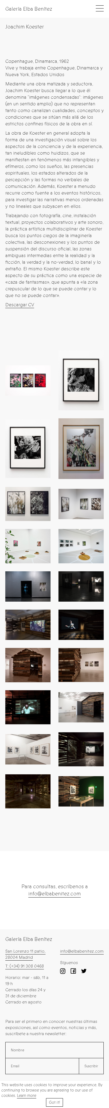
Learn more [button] (26, 1095)
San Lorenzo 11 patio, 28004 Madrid (25, 954)
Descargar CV (19, 304)
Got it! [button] (54, 1102)
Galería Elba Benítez (28, 9)
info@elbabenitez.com (54, 893)
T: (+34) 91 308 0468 (24, 966)
